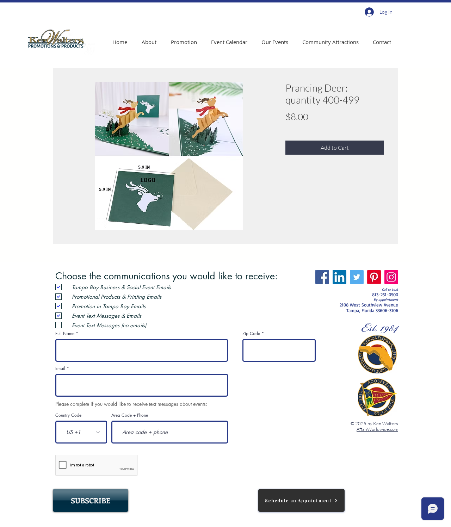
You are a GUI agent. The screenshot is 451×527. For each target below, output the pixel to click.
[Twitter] (357, 277)
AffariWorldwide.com (377, 429)
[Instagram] (391, 277)
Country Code (68, 415)
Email (60, 368)
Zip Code (251, 333)
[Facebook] (322, 277)
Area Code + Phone (129, 415)
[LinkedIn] (339, 277)
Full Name (64, 333)
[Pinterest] (374, 277)
